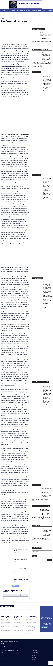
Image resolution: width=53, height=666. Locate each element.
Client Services (35, 655)
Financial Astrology (35, 652)
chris (15, 552)
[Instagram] (51, 19)
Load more (15, 585)
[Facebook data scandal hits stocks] (7, 550)
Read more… (38, 520)
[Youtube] (51, 644)
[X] (51, 22)
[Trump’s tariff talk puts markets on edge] (7, 570)
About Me (34, 657)
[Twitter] (46, 644)
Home (2, 18)
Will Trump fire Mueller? (20, 559)
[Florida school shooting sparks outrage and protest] (7, 579)
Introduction (34, 650)
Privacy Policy (17, 597)
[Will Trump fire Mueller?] (7, 560)
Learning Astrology (35, 654)
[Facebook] (48, 19)
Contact (33, 659)
